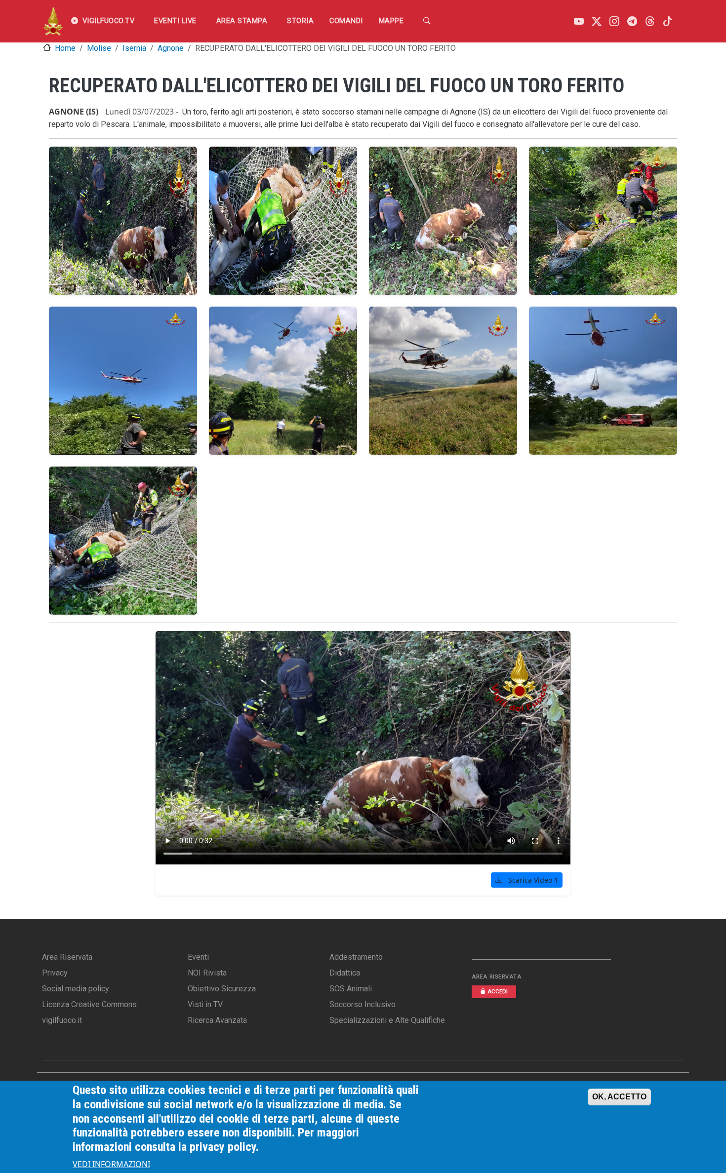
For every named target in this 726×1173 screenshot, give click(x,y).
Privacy (55, 973)
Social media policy (75, 988)
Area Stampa (242, 21)
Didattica (344, 973)
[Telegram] (632, 21)
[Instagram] (614, 21)
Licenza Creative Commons (89, 1004)
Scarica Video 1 (532, 880)
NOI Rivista (207, 973)
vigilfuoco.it (62, 1020)
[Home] (53, 21)
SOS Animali (350, 988)
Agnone (171, 48)
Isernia (134, 48)
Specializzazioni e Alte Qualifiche (387, 1020)
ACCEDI (497, 991)
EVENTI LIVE (175, 21)
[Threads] (650, 21)
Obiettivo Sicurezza (222, 988)
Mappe (391, 21)
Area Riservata (67, 957)
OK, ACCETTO (619, 1097)
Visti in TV (205, 1004)
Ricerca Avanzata (217, 1020)
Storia (300, 21)
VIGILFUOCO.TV (108, 21)
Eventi (198, 957)
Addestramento (356, 957)
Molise (99, 48)
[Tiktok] (668, 21)
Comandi (346, 21)
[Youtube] (579, 21)
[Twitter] (597, 21)
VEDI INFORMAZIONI (111, 1164)
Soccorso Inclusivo (362, 1004)
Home (65, 48)
